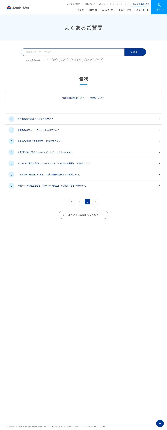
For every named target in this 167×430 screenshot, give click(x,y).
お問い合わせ (89, 4)
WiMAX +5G (107, 10)
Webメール (103, 4)
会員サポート (142, 10)
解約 (54, 60)
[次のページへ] (95, 201)
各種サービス (124, 10)
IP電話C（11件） (97, 97)
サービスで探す (73, 426)
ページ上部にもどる (160, 423)
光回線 (80, 10)
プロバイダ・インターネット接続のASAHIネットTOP (26, 426)
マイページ (159, 9)
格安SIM (93, 10)
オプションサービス (91, 426)
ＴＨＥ (99, 60)
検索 (135, 51)
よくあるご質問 (73, 4)
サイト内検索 (125, 4)
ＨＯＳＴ (89, 60)
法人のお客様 (138, 4)
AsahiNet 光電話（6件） (73, 97)
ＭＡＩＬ (64, 60)
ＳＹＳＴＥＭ (77, 60)
